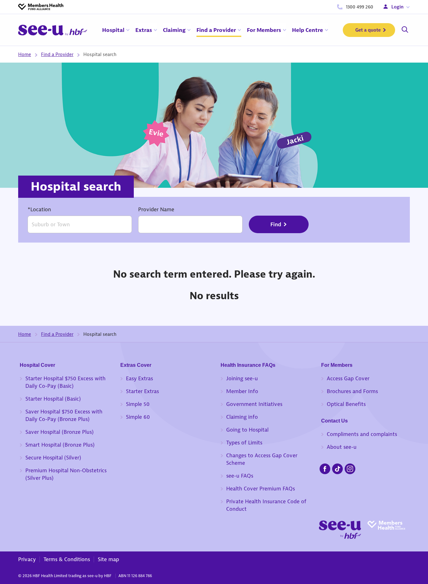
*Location (39, 209)
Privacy (27, 559)
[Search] (405, 30)
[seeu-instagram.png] (350, 467)
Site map (108, 559)
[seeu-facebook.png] (325, 467)
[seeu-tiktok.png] (337, 467)
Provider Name (156, 209)
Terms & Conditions (67, 559)
